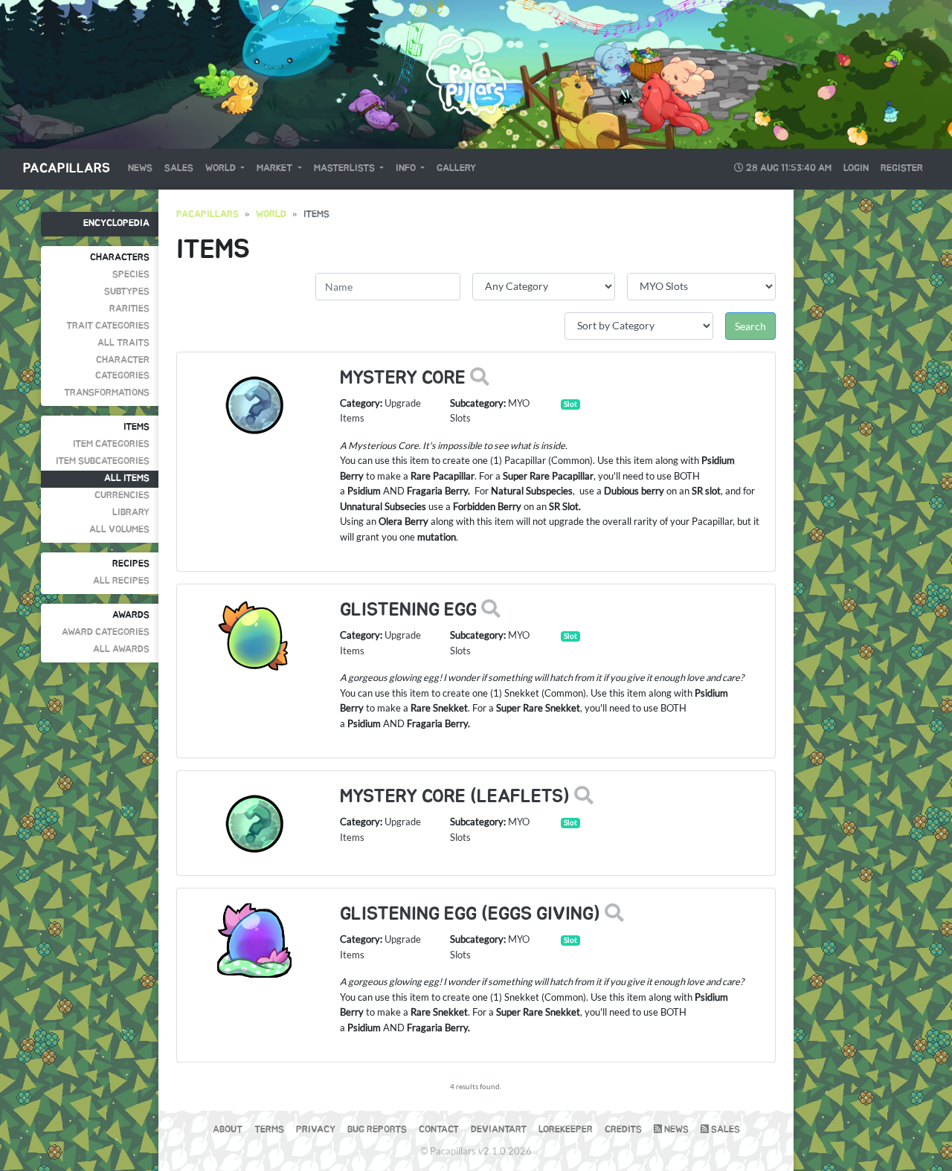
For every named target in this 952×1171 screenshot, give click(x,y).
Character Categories (122, 367)
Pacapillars (66, 168)
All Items (126, 478)
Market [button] (276, 168)
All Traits (123, 343)
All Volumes (119, 530)
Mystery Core (403, 378)
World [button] (221, 168)
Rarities (129, 309)
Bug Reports (377, 1130)
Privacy (315, 1130)
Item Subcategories (102, 461)
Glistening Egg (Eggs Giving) (470, 914)
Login (856, 168)
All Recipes (121, 581)
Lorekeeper (565, 1130)
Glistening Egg (408, 610)
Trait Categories (107, 326)
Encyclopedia (116, 223)
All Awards (121, 649)
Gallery (456, 168)
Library (130, 512)
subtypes (126, 292)
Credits (623, 1130)
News (140, 168)
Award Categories (105, 632)
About (227, 1130)
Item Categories (111, 444)
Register (902, 168)
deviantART (499, 1130)
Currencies (121, 495)
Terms (269, 1130)
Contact (439, 1130)
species (130, 275)
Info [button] (407, 168)
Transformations (106, 393)
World (271, 214)
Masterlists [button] (345, 168)
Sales (178, 168)
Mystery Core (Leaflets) (455, 796)
